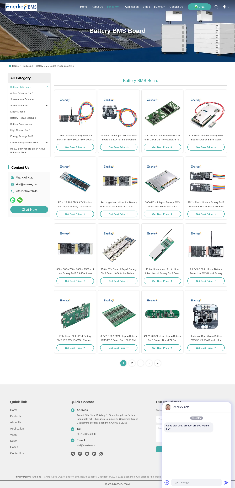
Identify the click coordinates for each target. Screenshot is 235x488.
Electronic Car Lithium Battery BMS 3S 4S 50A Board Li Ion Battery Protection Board (206, 340)
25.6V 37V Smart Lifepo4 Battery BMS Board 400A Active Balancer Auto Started (119, 273)
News (13, 440)
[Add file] (166, 482)
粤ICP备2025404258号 (117, 484)
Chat (201, 6)
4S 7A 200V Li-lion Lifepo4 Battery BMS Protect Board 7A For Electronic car (162, 340)
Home (84, 6)
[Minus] (226, 407)
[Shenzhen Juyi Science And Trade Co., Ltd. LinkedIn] (94, 454)
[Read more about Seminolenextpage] (149, 363)
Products (26, 65)
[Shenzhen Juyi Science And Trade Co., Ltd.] (21, 7)
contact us (176, 6)
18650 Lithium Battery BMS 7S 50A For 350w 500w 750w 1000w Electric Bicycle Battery (75, 139)
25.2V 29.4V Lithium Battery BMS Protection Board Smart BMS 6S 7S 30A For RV (206, 206)
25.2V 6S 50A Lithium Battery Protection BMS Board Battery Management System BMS (206, 273)
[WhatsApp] (13, 200)
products (112, 6)
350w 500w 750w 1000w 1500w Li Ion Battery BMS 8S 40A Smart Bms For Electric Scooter (75, 273)
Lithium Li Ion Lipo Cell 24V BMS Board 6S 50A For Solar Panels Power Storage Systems (119, 139)
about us (97, 6)
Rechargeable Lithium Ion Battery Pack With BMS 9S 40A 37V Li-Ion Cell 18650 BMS (118, 206)
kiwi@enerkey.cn (26, 184)
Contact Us (17, 453)
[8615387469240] (101, 454)
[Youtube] (87, 454)
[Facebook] (80, 454)
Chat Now (29, 209)
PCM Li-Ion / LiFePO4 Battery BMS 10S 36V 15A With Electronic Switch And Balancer (75, 340)
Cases (14, 447)
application (132, 6)
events (158, 6)
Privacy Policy (22, 476)
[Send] (226, 482)
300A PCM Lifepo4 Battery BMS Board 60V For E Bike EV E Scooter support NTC (162, 206)
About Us (16, 422)
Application (17, 428)
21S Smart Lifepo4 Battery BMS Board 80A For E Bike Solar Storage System (206, 139)
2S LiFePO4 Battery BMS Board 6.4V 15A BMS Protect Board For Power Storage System (162, 139)
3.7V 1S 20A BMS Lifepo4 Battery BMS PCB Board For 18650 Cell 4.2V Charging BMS (118, 340)
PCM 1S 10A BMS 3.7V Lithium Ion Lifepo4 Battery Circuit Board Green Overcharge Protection (75, 206)
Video (13, 434)
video (146, 6)
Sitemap (36, 476)
